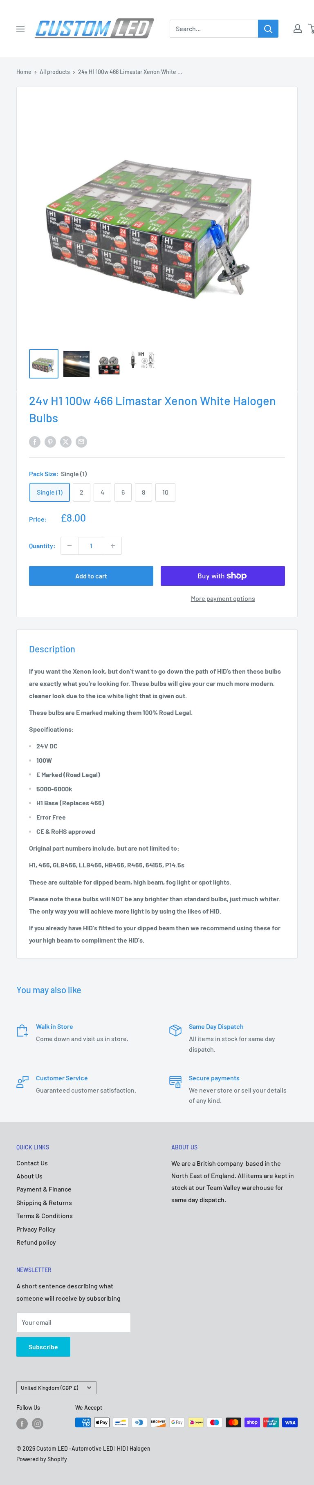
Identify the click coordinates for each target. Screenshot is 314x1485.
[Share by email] (81, 441)
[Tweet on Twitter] (66, 441)
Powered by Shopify (41, 1459)
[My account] (298, 28)
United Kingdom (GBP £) (49, 1387)
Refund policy (36, 1242)
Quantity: (42, 545)
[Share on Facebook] (34, 441)
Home (23, 71)
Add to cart (91, 576)
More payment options (223, 598)
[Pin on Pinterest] (50, 441)
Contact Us (32, 1163)
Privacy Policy (36, 1229)
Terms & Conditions (44, 1215)
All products (55, 71)
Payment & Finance (44, 1189)
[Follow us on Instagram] (37, 1423)
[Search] (268, 29)
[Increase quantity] (112, 545)
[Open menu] (20, 29)
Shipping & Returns (44, 1202)
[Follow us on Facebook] (22, 1423)
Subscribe (43, 1347)
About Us (29, 1176)
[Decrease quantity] (69, 545)
